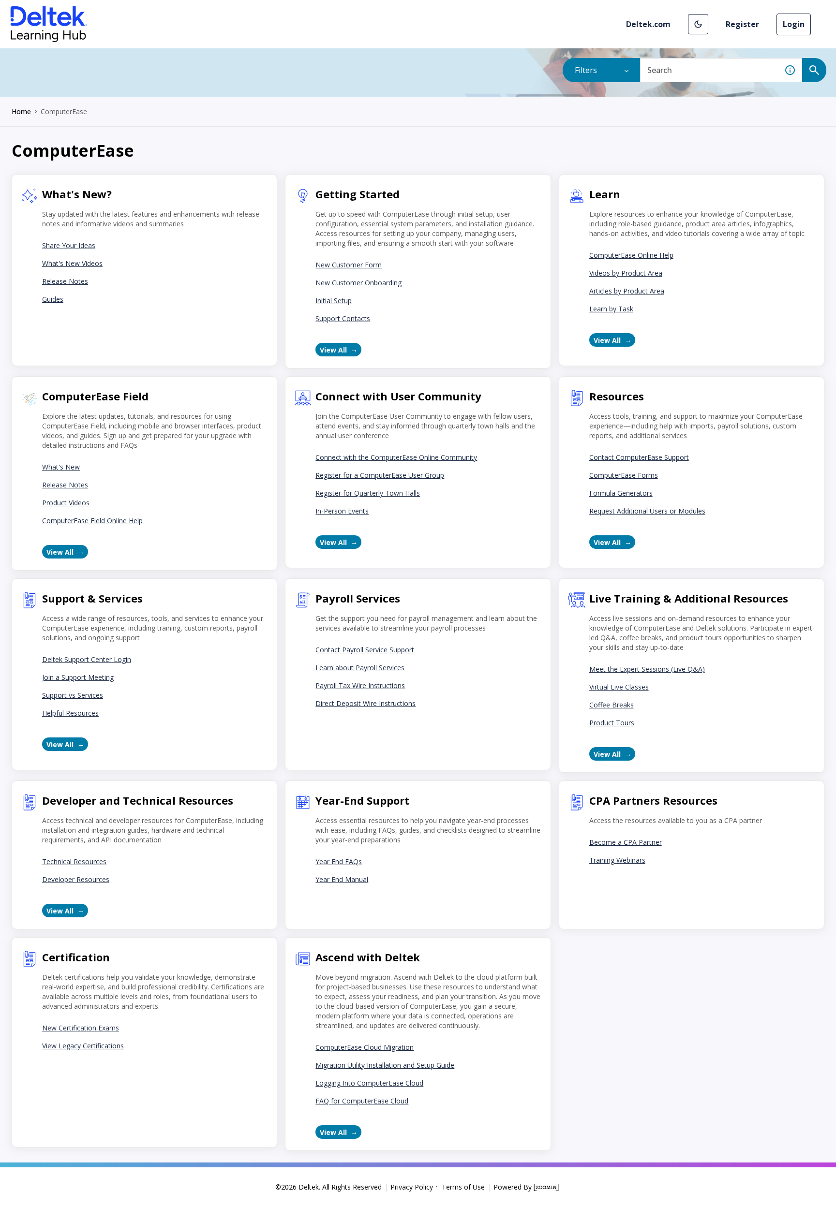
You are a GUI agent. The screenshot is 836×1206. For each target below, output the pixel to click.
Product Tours (611, 722)
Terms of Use (463, 1186)
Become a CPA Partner (625, 842)
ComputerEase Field (95, 396)
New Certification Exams (80, 1027)
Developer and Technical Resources (137, 800)
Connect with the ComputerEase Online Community (396, 457)
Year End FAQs (338, 861)
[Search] (814, 70)
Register (742, 24)
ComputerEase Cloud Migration (364, 1047)
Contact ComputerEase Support (639, 457)
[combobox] (709, 70)
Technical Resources (74, 861)
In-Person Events (342, 510)
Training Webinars (617, 860)
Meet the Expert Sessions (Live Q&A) (647, 669)
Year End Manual (341, 879)
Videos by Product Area (625, 273)
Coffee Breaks (611, 704)
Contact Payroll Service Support (364, 649)
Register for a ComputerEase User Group (379, 475)
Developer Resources (75, 879)
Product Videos (66, 502)
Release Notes (65, 281)
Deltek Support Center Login (86, 659)
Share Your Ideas (68, 245)
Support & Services (92, 598)
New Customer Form (348, 264)
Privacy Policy (411, 1186)
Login (794, 24)
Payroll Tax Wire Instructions (360, 685)
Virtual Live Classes (619, 686)
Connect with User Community (398, 396)
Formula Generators (621, 493)
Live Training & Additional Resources (688, 598)
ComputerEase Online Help (631, 255)
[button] (698, 24)
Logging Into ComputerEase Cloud (369, 1083)
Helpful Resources (70, 713)
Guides (52, 299)
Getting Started (357, 194)
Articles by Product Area (626, 290)
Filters (586, 70)
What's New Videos (72, 263)
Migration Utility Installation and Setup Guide (384, 1065)
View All (333, 349)
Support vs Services (72, 695)
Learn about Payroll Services (359, 667)
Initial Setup (333, 300)
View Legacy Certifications (83, 1045)
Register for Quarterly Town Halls (367, 493)
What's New (61, 466)
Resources (616, 396)
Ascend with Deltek (367, 957)
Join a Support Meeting (78, 677)
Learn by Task (611, 308)
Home (21, 111)
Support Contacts (342, 318)
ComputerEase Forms (623, 475)
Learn (604, 194)
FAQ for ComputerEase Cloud (361, 1100)
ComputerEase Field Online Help (92, 520)
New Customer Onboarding (358, 282)
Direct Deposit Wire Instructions (365, 703)
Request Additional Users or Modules (647, 510)
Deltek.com (648, 24)
